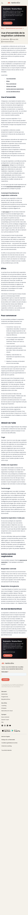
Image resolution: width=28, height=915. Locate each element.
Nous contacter (5, 717)
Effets (8, 81)
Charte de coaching (6, 746)
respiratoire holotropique (13, 186)
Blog (2, 28)
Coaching (3, 705)
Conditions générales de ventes (9, 743)
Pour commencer (11, 84)
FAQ (2, 722)
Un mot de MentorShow (13, 91)
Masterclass (4, 694)
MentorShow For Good (6, 710)
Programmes (4, 696)
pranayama (5, 165)
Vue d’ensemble (11, 78)
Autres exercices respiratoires (15, 89)
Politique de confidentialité (8, 739)
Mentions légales (5, 736)
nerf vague (6, 212)
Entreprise (3, 708)
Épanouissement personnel (14, 28)
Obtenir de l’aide (11, 86)
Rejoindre (7, 23)
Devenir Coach (5, 719)
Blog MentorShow (5, 699)
